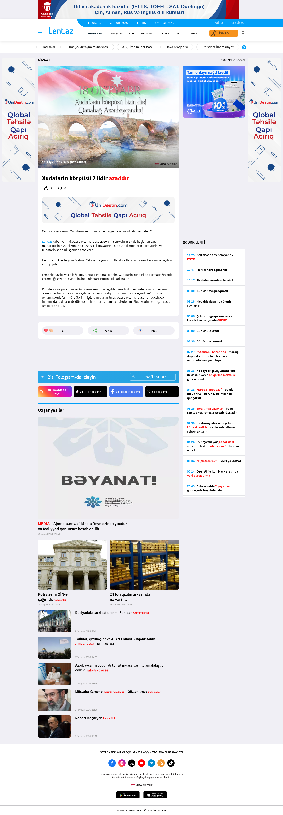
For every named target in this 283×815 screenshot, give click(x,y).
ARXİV (136, 752)
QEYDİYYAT (238, 23)
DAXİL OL (218, 23)
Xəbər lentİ (96, 33)
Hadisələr (48, 47)
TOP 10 (179, 33)
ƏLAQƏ (126, 752)
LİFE (132, 33)
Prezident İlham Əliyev (218, 47)
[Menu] (40, 31)
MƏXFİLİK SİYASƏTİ (171, 752)
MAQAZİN (117, 33)
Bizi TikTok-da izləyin (91, 391)
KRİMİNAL (147, 33)
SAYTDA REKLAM (110, 752)
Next (244, 47)
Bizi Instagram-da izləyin (57, 391)
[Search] (243, 32)
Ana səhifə (226, 59)
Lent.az (47, 241)
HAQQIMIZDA (149, 752)
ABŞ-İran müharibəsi (137, 47)
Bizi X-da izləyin (159, 391)
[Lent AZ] (61, 31)
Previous (38, 47)
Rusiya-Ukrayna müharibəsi (89, 47)
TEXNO (164, 33)
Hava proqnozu (177, 47)
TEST (194, 33)
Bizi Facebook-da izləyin (128, 391)
